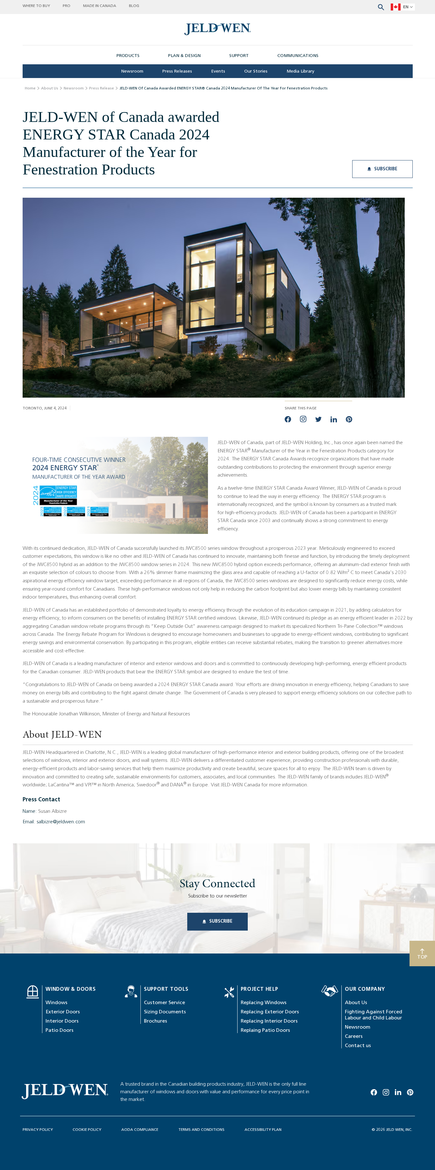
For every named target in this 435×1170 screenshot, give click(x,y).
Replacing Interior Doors (269, 1021)
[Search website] (381, 7)
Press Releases (177, 71)
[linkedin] (334, 418)
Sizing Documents (165, 1012)
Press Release (101, 88)
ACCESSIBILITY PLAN (263, 1129)
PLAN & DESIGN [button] (184, 55)
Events (218, 71)
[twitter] (318, 418)
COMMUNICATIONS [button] (297, 55)
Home (30, 88)
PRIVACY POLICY (38, 1129)
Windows (57, 1002)
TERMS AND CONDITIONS (201, 1129)
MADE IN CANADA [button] (99, 5)
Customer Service (164, 1002)
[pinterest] (349, 418)
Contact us (358, 1045)
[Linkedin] (398, 1091)
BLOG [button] (134, 5)
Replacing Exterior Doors (270, 1012)
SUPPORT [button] (239, 55)
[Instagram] (386, 1091)
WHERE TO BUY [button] (36, 5)
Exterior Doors (63, 1012)
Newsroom (132, 71)
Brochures (155, 1021)
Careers (354, 1036)
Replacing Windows (264, 1002)
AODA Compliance (139, 1129)
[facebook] (288, 418)
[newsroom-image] (217, 29)
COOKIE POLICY (87, 1129)
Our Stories (255, 71)
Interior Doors (62, 1021)
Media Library (300, 71)
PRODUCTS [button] (128, 55)
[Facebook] (374, 1091)
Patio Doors (60, 1030)
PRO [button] (66, 5)
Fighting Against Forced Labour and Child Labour (373, 1015)
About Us (49, 88)
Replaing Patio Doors (265, 1030)
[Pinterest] (410, 1091)
